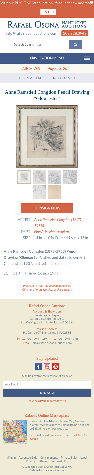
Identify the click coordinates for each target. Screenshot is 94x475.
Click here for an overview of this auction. (47, 289)
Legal (83, 457)
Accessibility (60, 461)
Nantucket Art (60, 231)
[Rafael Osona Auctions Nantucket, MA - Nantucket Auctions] (47, 24)
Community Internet (53, 470)
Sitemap (43, 461)
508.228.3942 (75, 33)
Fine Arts (41, 231)
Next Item (62, 78)
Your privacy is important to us (47, 400)
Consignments (49, 457)
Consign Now (47, 208)
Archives (31, 68)
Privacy (31, 461)
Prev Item (32, 78)
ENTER (48, 12)
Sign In (11, 457)
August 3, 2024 (60, 68)
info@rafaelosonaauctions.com (31, 33)
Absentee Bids (28, 457)
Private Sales (69, 457)
